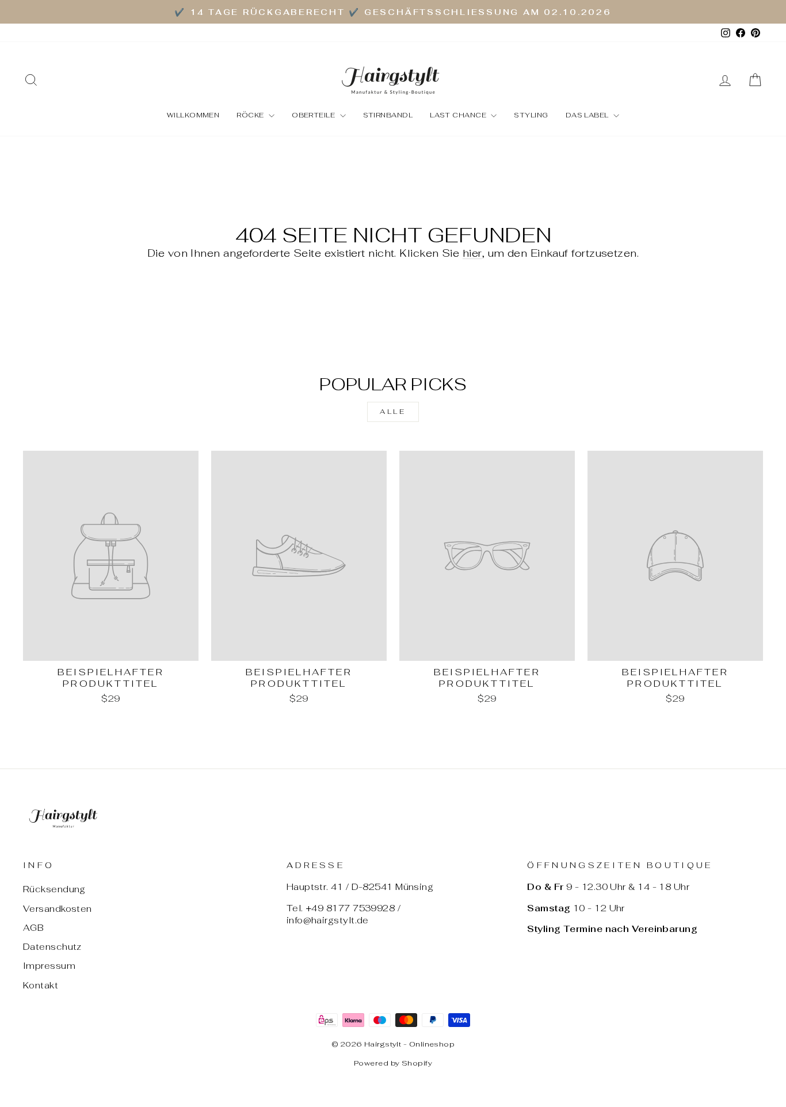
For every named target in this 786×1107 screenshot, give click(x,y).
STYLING (531, 115)
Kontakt (40, 985)
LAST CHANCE (459, 115)
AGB (33, 927)
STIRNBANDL (388, 115)
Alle (393, 411)
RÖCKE (251, 115)
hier (472, 253)
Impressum (49, 965)
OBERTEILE (314, 115)
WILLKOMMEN (193, 115)
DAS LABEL (588, 115)
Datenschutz (52, 946)
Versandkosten (57, 908)
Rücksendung (54, 889)
